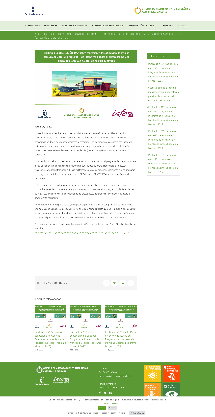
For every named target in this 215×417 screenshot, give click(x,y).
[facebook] (100, 393)
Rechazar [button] (112, 408)
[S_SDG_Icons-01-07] (152, 365)
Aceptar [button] (102, 408)
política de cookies (111, 403)
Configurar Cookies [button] (137, 413)
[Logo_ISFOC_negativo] (61, 376)
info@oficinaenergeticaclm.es (118, 376)
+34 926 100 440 (109, 372)
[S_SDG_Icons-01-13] (171, 384)
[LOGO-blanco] (42, 376)
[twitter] (105, 393)
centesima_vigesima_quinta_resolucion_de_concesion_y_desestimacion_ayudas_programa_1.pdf (82, 232)
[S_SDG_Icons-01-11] (152, 384)
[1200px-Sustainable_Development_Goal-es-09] (171, 365)
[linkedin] (110, 393)
